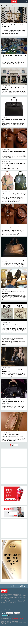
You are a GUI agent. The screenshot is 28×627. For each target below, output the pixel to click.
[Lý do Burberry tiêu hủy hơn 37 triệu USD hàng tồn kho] (14, 76)
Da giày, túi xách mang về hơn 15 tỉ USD (14, 56)
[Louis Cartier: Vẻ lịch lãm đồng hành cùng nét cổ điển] (14, 138)
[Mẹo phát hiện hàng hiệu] (14, 421)
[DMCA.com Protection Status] (6, 615)
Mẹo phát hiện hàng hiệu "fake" (10, 434)
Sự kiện (12, 586)
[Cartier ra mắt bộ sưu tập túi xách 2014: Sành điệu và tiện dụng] (14, 356)
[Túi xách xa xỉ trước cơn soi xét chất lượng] (14, 15)
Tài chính (9, 621)
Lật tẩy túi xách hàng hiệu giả (10, 324)
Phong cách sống (5, 622)
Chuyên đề (3, 621)
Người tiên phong (17, 620)
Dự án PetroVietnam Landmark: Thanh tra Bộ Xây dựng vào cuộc (13, 164)
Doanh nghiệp (22, 622)
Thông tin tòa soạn (22, 586)
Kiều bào (16, 622)
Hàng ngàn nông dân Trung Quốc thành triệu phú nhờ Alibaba (12, 338)
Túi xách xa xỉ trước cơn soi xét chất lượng (12, 25)
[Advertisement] (11, 528)
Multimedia (4, 623)
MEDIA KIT (4, 586)
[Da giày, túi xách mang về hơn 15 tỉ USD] (14, 46)
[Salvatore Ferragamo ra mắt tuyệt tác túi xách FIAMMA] (14, 388)
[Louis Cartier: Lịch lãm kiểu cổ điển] (14, 214)
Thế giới (12, 622)
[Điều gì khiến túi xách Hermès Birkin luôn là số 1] (14, 106)
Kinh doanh (4, 620)
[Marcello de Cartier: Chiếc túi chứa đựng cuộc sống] (14, 247)
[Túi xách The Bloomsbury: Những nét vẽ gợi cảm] (14, 181)
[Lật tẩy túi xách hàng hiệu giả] (14, 311)
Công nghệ (9, 620)
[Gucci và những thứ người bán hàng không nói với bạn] (14, 278)
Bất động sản (15, 621)
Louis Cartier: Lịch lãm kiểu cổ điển (11, 227)
